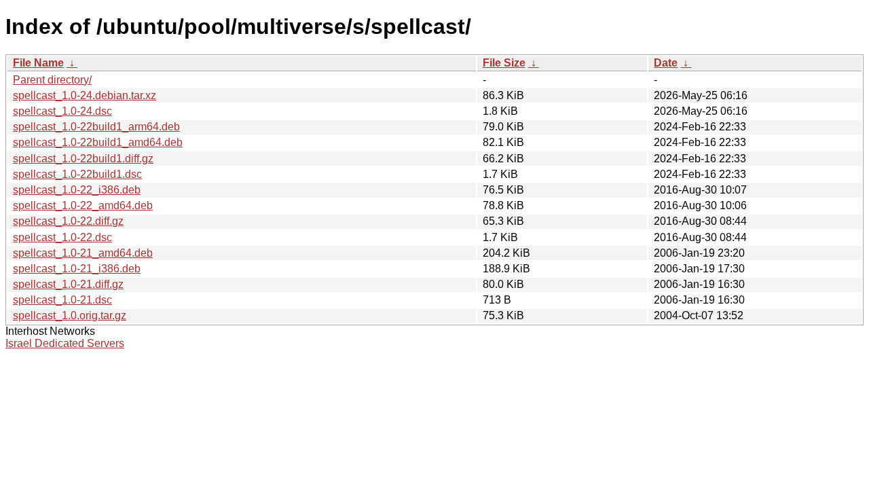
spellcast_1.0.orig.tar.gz (69, 315)
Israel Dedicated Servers (64, 343)
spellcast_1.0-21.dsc (62, 300)
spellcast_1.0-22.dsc (62, 237)
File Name (38, 63)
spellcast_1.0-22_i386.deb (77, 190)
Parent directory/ (52, 80)
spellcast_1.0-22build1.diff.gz (83, 158)
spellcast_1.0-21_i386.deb (77, 268)
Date (666, 63)
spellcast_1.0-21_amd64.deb (83, 253)
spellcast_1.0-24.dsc (62, 111)
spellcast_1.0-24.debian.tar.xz (84, 95)
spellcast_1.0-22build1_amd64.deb (98, 142)
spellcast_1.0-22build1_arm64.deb (96, 126)
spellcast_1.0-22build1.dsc (77, 174)
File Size (504, 63)
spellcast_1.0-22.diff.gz (68, 221)
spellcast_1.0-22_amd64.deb (83, 205)
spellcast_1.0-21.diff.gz (68, 284)
